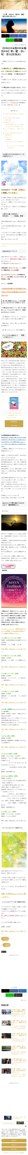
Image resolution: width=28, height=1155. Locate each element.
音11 (2, 283)
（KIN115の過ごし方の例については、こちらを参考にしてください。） (13, 292)
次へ (4, 938)
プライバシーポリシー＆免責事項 (17, 1152)
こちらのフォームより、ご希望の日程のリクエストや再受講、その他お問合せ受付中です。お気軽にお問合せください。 (13, 631)
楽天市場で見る (14, 421)
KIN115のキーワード (9, 122)
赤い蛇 (13, 274)
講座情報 (9, 139)
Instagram (15, 102)
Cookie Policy (6, 1152)
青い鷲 (15, 267)
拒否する (14, 1144)
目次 (12, 110)
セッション (9, 137)
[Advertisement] (14, 970)
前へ (7, 944)
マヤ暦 (4, 951)
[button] (25, 1126)
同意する (14, 1140)
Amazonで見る (14, 425)
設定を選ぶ (14, 1149)
